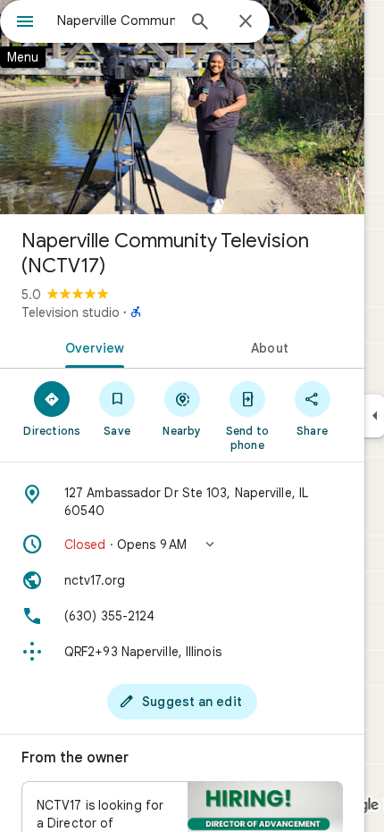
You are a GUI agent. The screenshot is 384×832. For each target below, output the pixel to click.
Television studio (70, 312)
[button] (182, 544)
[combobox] (116, 20)
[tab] (91, 346)
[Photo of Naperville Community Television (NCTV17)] (182, 107)
